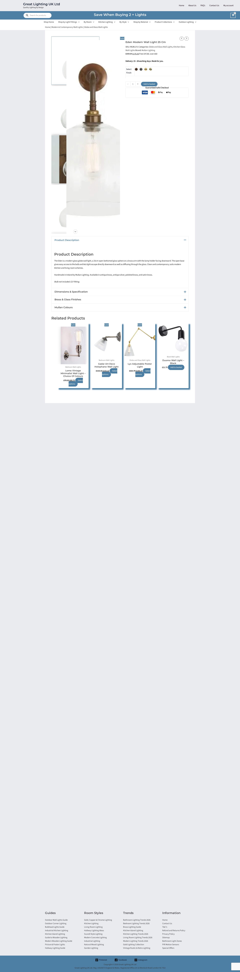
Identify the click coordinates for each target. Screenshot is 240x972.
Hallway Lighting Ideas (94, 930)
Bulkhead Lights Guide (54, 927)
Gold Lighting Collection (133, 944)
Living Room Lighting (93, 927)
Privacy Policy (168, 934)
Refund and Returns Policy (173, 930)
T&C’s (164, 927)
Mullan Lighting (148, 50)
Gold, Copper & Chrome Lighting (98, 920)
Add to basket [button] (176, 367)
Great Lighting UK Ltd (41, 4)
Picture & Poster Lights (55, 944)
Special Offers (168, 948)
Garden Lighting (91, 948)
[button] (78, 22)
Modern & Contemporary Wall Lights (67, 27)
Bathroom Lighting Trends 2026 (136, 920)
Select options (76, 382)
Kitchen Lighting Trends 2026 (135, 934)
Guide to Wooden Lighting (56, 937)
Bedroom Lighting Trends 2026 (136, 923)
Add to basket (149, 84)
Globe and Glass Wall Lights (96, 27)
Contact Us (167, 923)
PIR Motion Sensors (170, 944)
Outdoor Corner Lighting (55, 923)
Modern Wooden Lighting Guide (58, 941)
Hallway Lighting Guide (55, 948)
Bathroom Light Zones (172, 941)
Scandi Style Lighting (93, 934)
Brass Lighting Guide (132, 927)
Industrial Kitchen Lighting (56, 930)
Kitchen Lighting (91, 923)
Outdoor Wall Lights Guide (56, 920)
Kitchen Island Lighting (55, 934)
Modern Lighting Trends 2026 (135, 941)
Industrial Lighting (92, 941)
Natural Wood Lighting (94, 944)
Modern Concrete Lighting (95, 937)
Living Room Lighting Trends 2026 (137, 937)
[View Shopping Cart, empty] (233, 15)
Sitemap (166, 937)
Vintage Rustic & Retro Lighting (136, 948)
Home (47, 27)
